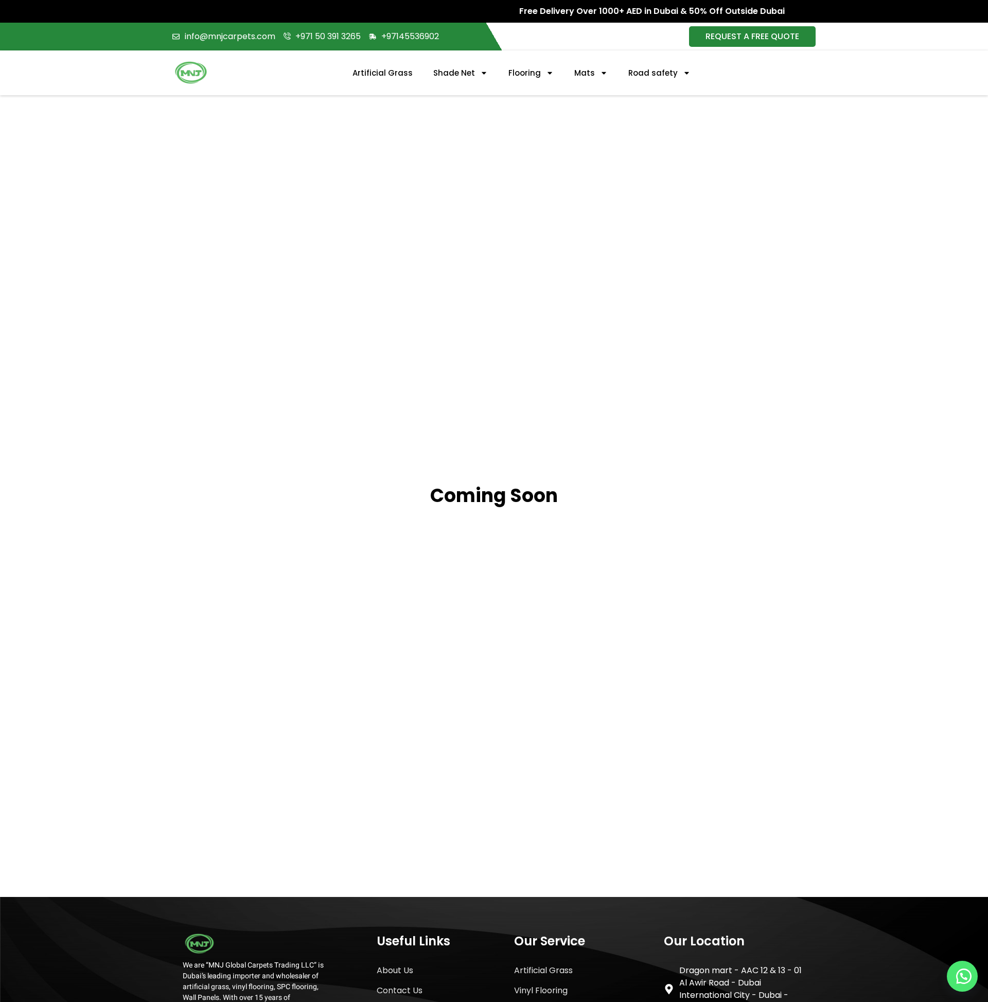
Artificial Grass (382, 72)
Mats (584, 72)
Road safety (653, 72)
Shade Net (454, 72)
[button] (962, 976)
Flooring (524, 72)
